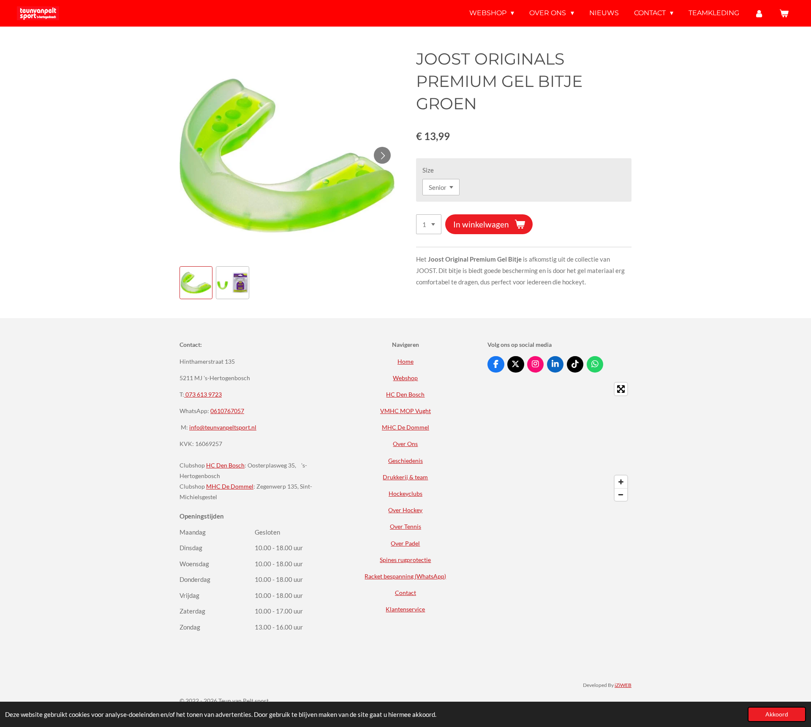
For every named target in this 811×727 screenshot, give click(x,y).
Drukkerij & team (405, 477)
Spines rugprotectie (405, 559)
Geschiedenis (405, 460)
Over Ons (405, 443)
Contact (405, 592)
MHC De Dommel (229, 486)
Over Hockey (405, 509)
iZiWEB (623, 685)
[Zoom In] (621, 482)
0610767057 (227, 410)
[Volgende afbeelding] (382, 155)
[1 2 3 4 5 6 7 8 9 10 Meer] (428, 224)
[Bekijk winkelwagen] (784, 13)
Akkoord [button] (776, 714)
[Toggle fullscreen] (621, 389)
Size (428, 170)
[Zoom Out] (621, 494)
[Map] (559, 441)
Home (405, 361)
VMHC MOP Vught (405, 410)
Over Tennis (405, 526)
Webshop (405, 377)
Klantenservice (405, 609)
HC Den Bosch (225, 465)
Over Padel (405, 543)
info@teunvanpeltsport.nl (222, 427)
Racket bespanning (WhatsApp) (405, 576)
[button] (196, 282)
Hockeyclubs (405, 493)
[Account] (759, 13)
